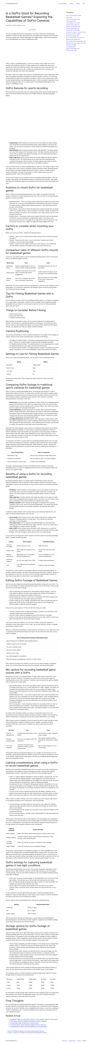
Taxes (77, 43)
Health (77, 30)
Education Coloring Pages (73, 26)
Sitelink (84, 1040)
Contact (79, 1040)
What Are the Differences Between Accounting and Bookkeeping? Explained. (25, 1031)
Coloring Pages (63, 3)
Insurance (81, 32)
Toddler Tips (71, 44)
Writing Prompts (71, 50)
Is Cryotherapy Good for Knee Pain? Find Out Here (24, 1023)
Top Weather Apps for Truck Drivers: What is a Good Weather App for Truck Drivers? (33, 1019)
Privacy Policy (72, 1040)
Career (69, 17)
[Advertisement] (32, 52)
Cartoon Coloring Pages (73, 19)
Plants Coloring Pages (72, 37)
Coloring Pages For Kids (73, 22)
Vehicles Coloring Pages (72, 48)
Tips (84, 3)
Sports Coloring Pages (79, 41)
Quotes (71, 3)
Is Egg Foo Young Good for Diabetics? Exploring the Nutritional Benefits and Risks (27, 1032)
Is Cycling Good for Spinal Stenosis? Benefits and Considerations (28, 1026)
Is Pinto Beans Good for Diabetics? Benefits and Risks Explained (28, 1021)
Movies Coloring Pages (72, 35)
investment (70, 33)
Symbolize (69, 43)
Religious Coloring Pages (73, 39)
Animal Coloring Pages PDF (73, 15)
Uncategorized (71, 46)
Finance (69, 30)
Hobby (69, 32)
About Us (64, 1040)
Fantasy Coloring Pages (72, 28)
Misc (77, 33)
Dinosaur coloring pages (72, 24)
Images (78, 3)
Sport (69, 41)
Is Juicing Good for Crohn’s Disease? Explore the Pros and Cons (27, 1025)
